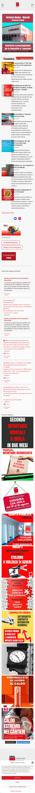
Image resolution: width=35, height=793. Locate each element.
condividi (6, 273)
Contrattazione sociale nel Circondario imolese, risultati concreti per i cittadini (21, 66)
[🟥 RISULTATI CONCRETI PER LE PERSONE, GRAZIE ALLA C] (17, 572)
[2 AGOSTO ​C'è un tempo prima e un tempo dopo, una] (17, 637)
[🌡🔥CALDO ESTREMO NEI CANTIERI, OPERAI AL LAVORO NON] (17, 702)
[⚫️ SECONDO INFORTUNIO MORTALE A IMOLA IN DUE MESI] (17, 411)
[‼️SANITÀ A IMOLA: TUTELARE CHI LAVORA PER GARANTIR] (17, 508)
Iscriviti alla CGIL (6, 215)
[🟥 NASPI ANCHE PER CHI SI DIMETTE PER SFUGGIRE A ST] (17, 540)
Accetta (17, 778)
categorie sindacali (10, 221)
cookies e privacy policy (9, 759)
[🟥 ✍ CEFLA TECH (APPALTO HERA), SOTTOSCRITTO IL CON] (17, 605)
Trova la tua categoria (12, 226)
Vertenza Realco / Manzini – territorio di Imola (21, 93)
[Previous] (5, 22)
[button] (32, 762)
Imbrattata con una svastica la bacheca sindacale (22, 144)
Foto (7, 331)
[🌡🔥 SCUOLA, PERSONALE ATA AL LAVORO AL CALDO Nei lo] (17, 669)
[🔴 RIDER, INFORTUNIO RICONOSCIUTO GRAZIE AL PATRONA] (17, 443)
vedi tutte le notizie (8, 191)
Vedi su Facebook (6, 271)
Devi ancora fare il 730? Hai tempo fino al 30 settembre (21, 42)
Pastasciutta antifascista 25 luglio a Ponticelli (21, 169)
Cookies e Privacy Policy (16, 791)
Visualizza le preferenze (17, 786)
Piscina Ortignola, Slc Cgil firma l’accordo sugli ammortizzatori (20, 121)
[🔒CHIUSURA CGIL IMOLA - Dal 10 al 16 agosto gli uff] (17, 475)
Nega (17, 782)
